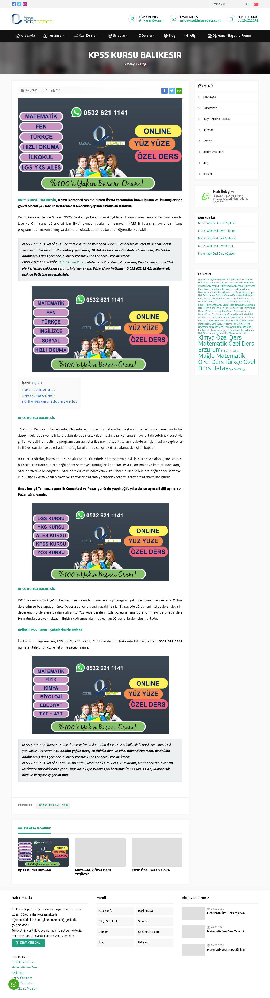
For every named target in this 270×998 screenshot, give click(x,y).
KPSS (34, 90)
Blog (143, 64)
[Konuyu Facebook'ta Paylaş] (164, 91)
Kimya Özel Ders (220, 338)
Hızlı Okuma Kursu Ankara (237, 283)
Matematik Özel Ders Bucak (215, 246)
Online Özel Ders (22, 978)
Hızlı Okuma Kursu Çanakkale (221, 327)
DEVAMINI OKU (30, 942)
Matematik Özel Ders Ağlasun (217, 253)
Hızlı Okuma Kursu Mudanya (218, 324)
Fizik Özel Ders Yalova (151, 871)
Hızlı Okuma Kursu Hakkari (236, 314)
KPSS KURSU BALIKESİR (37, 200)
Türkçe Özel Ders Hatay (226, 365)
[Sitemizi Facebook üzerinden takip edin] (14, 4)
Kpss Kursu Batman (34, 871)
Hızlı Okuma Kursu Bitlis (209, 295)
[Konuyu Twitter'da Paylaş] (172, 91)
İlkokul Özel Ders (22, 983)
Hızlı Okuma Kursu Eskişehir (238, 308)
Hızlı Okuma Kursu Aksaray (211, 283)
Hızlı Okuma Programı (25, 988)
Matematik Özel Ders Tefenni (216, 231)
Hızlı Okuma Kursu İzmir (235, 333)
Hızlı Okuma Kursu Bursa (224, 299)
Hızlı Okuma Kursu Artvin (231, 286)
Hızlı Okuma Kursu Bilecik (218, 292)
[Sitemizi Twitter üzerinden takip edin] (19, 4)
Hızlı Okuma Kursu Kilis (225, 321)
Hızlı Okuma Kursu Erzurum (211, 308)
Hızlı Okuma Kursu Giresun (234, 311)
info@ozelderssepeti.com (200, 20)
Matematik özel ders (230, 351)
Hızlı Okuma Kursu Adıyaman (239, 280)
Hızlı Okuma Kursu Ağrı (221, 289)
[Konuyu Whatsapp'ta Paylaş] (179, 91)
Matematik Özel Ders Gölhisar (217, 238)
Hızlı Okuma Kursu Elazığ (216, 305)
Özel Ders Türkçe (237, 369)
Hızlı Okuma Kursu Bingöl (242, 292)
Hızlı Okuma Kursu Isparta (230, 318)
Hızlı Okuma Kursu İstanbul (211, 333)
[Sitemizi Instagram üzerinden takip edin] (25, 4)
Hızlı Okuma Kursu (71, 262)
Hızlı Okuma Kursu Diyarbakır (219, 302)
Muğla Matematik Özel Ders (221, 359)
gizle (37, 383)
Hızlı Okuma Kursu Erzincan (242, 305)
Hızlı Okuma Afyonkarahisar (211, 280)
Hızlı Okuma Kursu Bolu (232, 295)
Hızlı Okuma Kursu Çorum (242, 330)
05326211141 (248, 20)
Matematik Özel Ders (25, 967)
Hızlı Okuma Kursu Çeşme (217, 330)
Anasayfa (130, 64)
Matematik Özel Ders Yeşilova (217, 223)
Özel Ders (17, 973)
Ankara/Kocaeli (151, 20)
